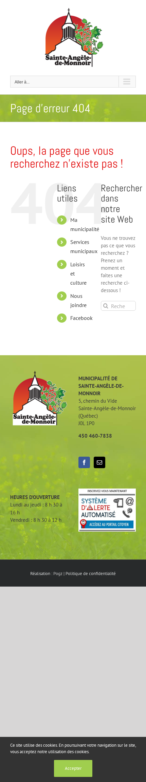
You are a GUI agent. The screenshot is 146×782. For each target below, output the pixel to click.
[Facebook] (84, 462)
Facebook (81, 317)
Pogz (57, 573)
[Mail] (99, 462)
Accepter (73, 768)
